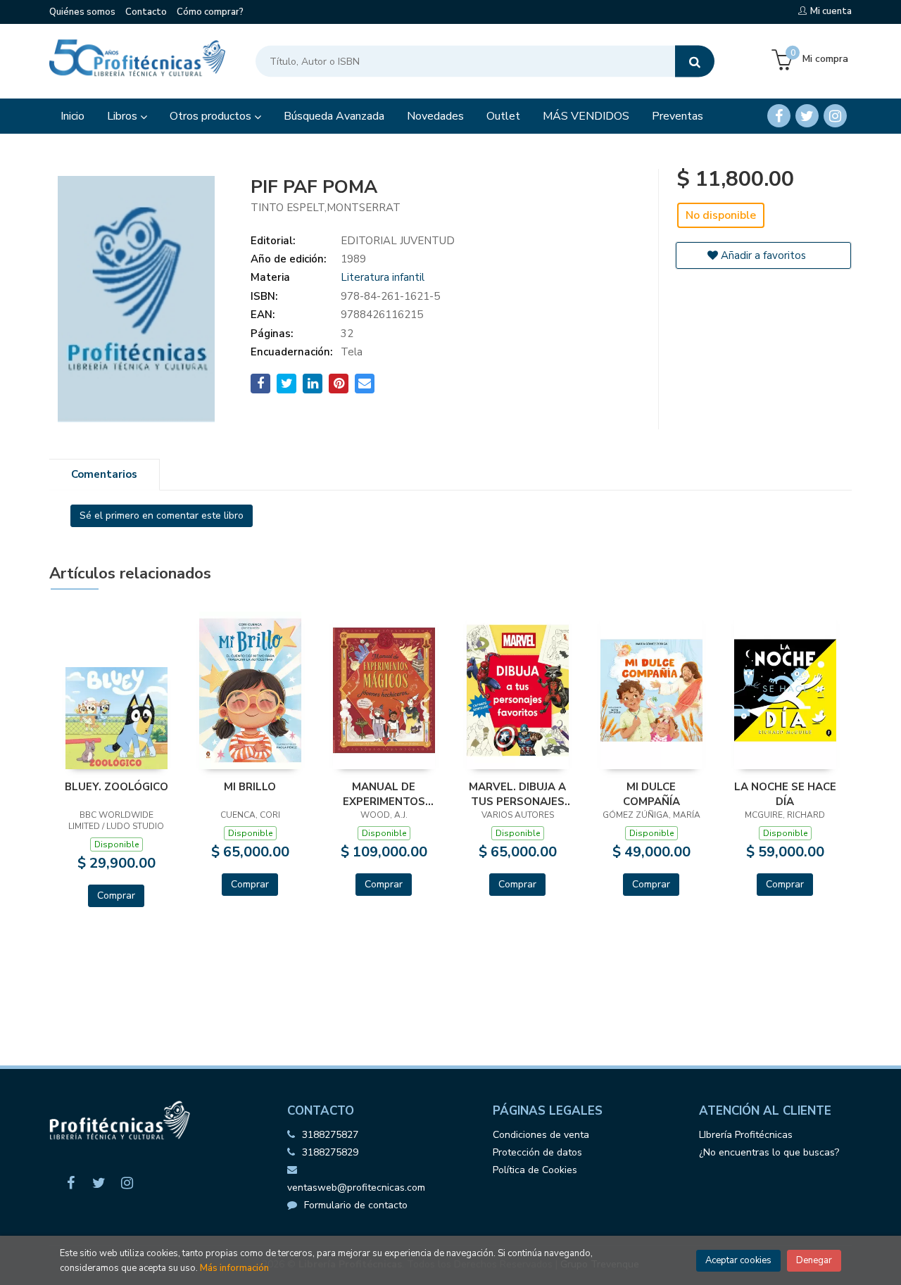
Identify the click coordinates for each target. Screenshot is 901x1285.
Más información (234, 1268)
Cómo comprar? (210, 12)
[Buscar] (694, 61)
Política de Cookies (535, 1170)
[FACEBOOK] (778, 115)
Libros (123, 116)
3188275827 (330, 1134)
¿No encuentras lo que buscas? (769, 1152)
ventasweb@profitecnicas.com (356, 1187)
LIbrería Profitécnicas (746, 1134)
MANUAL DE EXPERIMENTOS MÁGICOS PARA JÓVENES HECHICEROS (384, 794)
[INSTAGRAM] (835, 115)
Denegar (814, 1260)
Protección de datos (537, 1152)
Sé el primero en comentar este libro (162, 515)
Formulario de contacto (356, 1205)
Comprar (116, 895)
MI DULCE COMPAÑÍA (651, 794)
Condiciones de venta (541, 1134)
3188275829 (330, 1152)
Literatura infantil (382, 277)
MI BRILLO (250, 787)
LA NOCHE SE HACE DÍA (785, 794)
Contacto (146, 12)
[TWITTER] (807, 115)
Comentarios (104, 474)
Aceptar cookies (738, 1260)
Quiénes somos (82, 12)
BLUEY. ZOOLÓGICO (116, 787)
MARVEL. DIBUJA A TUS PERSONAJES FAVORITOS (517, 794)
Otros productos (212, 116)
